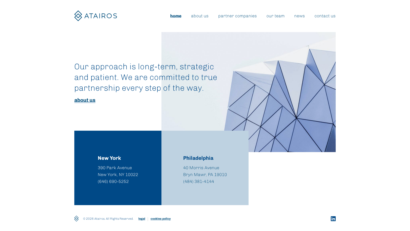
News (299, 16)
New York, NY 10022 (118, 174)
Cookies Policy (161, 219)
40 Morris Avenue (201, 167)
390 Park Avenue (115, 167)
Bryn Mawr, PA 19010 (205, 174)
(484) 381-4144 (198, 181)
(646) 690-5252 (113, 181)
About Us (200, 16)
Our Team (275, 16)
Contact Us (325, 16)
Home (176, 16)
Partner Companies (237, 16)
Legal (141, 219)
